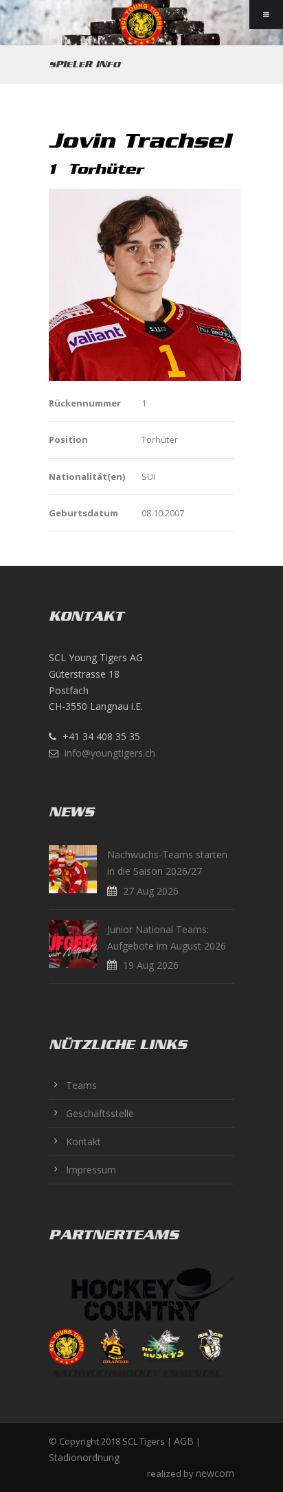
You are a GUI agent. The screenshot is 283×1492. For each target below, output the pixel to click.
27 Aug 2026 (151, 890)
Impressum (91, 1169)
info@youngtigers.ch (110, 752)
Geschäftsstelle (100, 1113)
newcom (215, 1473)
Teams (81, 1085)
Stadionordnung (84, 1457)
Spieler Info (84, 64)
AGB (184, 1440)
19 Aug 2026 (151, 965)
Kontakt (83, 1141)
